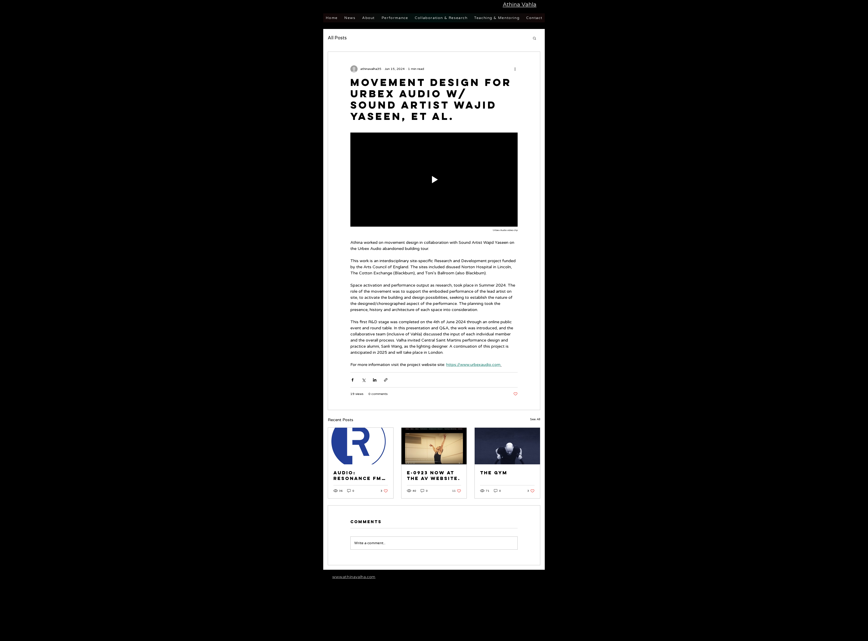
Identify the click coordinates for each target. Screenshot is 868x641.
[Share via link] (386, 380)
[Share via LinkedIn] (375, 380)
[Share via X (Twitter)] (363, 380)
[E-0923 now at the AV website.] (434, 446)
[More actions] (515, 69)
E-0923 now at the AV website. (433, 475)
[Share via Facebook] (352, 380)
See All (535, 419)
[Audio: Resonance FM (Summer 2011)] (360, 446)
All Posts (337, 38)
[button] (534, 38)
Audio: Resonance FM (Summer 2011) (357, 475)
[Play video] (434, 180)
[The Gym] (507, 446)
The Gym (493, 472)
